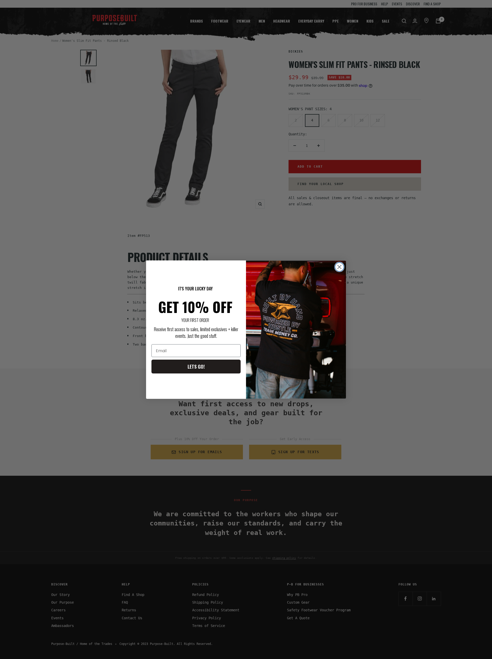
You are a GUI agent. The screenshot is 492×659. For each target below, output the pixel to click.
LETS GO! (196, 366)
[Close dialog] (339, 266)
